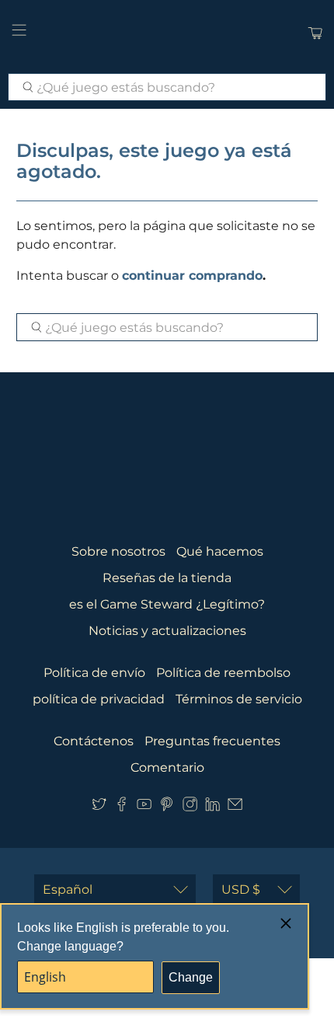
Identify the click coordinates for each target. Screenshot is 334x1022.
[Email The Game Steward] (235, 807)
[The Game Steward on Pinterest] (166, 807)
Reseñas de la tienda (167, 577)
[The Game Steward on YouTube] (144, 807)
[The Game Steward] (167, 32)
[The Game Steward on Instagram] (190, 807)
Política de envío (94, 672)
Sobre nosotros (118, 551)
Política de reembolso (223, 672)
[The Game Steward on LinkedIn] (212, 807)
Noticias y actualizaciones (167, 630)
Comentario (167, 767)
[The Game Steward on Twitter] (99, 807)
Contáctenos (94, 741)
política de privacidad (99, 699)
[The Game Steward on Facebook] (121, 807)
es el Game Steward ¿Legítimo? (167, 604)
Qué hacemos (219, 551)
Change (191, 977)
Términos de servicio (239, 699)
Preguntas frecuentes (212, 741)
